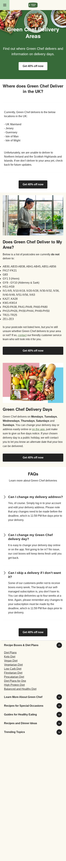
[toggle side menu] (4, 5)
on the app (38, 429)
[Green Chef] (33, 5)
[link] (33, 184)
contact (22, 335)
